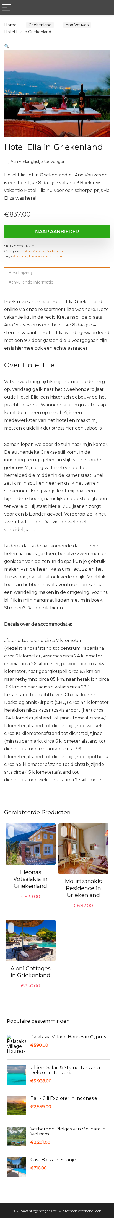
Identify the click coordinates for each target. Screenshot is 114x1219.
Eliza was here (40, 256)
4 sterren (20, 256)
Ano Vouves (73, 24)
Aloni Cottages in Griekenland (31, 972)
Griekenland (38, 24)
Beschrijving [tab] (20, 273)
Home (10, 24)
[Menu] (6, 7)
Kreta (57, 256)
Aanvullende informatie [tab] (31, 282)
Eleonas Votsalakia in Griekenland (30, 879)
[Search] (105, 7)
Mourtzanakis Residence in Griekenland (83, 888)
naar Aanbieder (57, 232)
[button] (7, 46)
